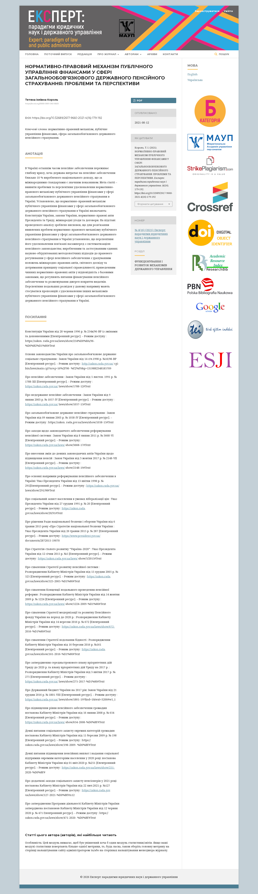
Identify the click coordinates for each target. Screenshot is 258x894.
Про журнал (107, 54)
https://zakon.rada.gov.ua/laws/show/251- (88, 767)
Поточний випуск (58, 54)
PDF (139, 100)
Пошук (223, 54)
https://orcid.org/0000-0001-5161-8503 (42, 103)
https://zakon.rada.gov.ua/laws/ (45, 445)
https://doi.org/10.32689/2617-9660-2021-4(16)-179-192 (67, 118)
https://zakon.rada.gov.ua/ (41, 386)
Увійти (228, 10)
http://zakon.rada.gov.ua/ (97, 363)
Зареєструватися (207, 10)
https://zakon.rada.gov (96, 790)
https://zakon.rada (73, 508)
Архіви (152, 54)
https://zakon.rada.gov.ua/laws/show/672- (88, 626)
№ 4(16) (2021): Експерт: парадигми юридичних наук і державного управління (151, 235)
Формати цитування (150, 203)
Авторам (132, 54)
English (193, 74)
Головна (32, 54)
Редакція (84, 54)
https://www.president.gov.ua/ (81, 536)
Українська (195, 80)
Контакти (170, 54)
